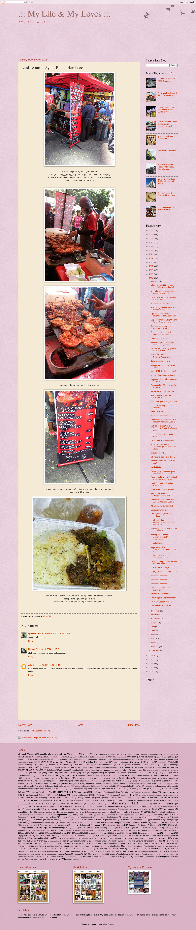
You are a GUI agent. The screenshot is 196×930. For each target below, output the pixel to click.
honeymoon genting (64, 789)
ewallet (37, 778)
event (176, 775)
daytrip (123, 773)
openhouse (62, 814)
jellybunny (129, 792)
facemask (80, 778)
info (43, 792)
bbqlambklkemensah (167, 759)
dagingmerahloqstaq (99, 773)
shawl (172, 825)
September (156, 619)
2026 (151, 230)
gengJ (22, 783)
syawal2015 (39, 833)
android (111, 757)
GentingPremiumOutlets (39, 783)
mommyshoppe (100, 809)
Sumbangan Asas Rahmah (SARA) (86, 830)
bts (88, 765)
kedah (43, 795)
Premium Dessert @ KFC (161, 602)
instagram (59, 791)
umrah (24, 841)
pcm (176, 815)
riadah (154, 822)
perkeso (64, 817)
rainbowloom (72, 822)
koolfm (20, 798)
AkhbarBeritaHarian (149, 754)
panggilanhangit (131, 815)
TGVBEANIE (117, 835)
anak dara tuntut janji (159, 510)
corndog (173, 770)
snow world (146, 828)
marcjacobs (100, 806)
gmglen (89, 783)
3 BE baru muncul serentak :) (163, 506)
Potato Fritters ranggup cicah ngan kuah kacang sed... (163, 472)
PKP (20, 820)
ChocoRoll (150, 767)
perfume (53, 817)
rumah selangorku (171, 822)
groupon (163, 783)
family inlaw (124, 778)
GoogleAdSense (111, 783)
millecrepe (88, 809)
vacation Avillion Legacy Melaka (86, 841)
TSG (145, 838)
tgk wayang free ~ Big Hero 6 (163, 457)
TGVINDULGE (139, 835)
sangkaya (75, 825)
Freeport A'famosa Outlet (93, 781)
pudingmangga (36, 822)
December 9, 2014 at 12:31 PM (57, 633)
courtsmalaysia (22, 773)
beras (31, 762)
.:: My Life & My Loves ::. (64, 13)
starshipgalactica (37, 830)
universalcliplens (53, 841)
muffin (133, 809)
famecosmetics (93, 778)
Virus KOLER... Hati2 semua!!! (163, 371)
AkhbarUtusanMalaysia (82, 757)
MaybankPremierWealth (168, 806)
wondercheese (33, 859)
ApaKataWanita (147, 757)
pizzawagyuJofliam (168, 817)
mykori (30, 812)
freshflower (108, 781)
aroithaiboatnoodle (45, 759)
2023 (151, 242)
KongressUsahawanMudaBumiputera (163, 795)
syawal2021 (119, 833)
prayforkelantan (111, 820)
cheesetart (85, 767)
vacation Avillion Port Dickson (113, 841)
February (155, 647)
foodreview (64, 781)
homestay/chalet (46, 789)
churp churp (162, 767)
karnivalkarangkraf (30, 795)
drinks (68, 775)
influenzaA (34, 792)
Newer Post (25, 725)
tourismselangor (86, 838)
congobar (87, 770)
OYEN (74, 815)
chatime (55, 767)
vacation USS (157, 849)
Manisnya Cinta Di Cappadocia (163, 489)
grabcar (142, 783)
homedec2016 (149, 786)
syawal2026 (26, 835)
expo (56, 778)
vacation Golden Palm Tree (149, 843)
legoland (96, 798)
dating (112, 773)
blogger (137, 762)
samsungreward (46, 825)
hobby (113, 786)
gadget (135, 781)
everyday (26, 778)
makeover (157, 804)
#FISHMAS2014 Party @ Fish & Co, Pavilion (163, 349)
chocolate (138, 767)
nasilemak (92, 812)
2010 (151, 668)
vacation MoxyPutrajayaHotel (166, 846)
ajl (137, 754)
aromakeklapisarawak (63, 759)
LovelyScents (152, 798)
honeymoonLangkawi (82, 789)
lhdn (105, 798)
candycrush (21, 767)
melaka (37, 809)
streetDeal (50, 830)
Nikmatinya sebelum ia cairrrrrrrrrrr (160, 589)
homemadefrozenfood (27, 789)
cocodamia (76, 770)
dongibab (48, 775)
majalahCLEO (97, 800)
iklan (23, 792)
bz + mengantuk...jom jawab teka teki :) (167, 208)
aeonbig (43, 754)
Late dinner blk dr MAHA (161, 606)
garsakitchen (146, 781)
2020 (151, 254)
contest (96, 770)
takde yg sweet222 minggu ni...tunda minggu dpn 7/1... (163, 286)
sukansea (69, 830)
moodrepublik (124, 809)
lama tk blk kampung (159, 543)
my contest (142, 809)
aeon (32, 754)
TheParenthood (164, 835)
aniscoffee (120, 757)
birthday (89, 762)
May (153, 635)
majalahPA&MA (45, 804)
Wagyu (96, 856)
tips (31, 838)
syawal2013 (173, 830)
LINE (113, 798)
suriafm (103, 830)
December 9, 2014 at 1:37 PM (48, 649)
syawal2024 (159, 833)
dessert (174, 772)
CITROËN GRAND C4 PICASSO (30, 770)
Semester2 (133, 825)
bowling (52, 765)
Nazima (31, 649)
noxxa (136, 812)
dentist (159, 773)
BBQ (153, 759)
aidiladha (74, 754)
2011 (151, 664)
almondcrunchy (100, 757)
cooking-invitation (122, 770)
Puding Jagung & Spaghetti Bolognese (166, 194)
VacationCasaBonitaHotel (122, 851)
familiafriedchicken (110, 778)
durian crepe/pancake (98, 775)
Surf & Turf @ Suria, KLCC (162, 568)
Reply (30, 641)
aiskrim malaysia (100, 754)
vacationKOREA (80, 854)
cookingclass (137, 770)
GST (172, 783)
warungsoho (138, 856)
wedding (21, 859)
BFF (76, 762)
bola (173, 762)
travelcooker (107, 838)
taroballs (38, 835)
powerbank (88, 820)
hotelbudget (125, 789)
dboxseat (132, 773)
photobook (75, 817)
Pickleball (126, 817)
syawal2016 (53, 833)
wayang (161, 856)
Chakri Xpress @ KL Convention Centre (159, 556)
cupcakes (82, 773)
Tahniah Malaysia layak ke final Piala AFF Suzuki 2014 (164, 478)
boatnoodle (162, 762)
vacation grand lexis (170, 843)
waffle (87, 856)
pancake (121, 815)
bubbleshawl (108, 765)
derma (166, 773)
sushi (110, 830)
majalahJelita (143, 800)
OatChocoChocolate (37, 815)
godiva (100, 783)
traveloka (119, 838)
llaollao (128, 798)
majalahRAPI (61, 804)
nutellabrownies (172, 812)
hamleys (86, 786)
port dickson (52, 820)
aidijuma (62, 754)
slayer (127, 828)
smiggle (136, 828)
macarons (34, 800)
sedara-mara (109, 825)
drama (56, 775)
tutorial (154, 838)
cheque (127, 767)
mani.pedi (79, 806)
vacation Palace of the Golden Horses (52, 849)
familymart (152, 778)
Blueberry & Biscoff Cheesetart (166, 137)
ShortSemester (86, 828)
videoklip (46, 856)
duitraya (81, 775)
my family (153, 809)
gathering (157, 781)
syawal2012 (160, 830)
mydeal (21, 812)
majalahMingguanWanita (26, 804)
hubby (143, 788)
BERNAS (42, 762)
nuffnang (147, 812)
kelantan (62, 795)
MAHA (58, 800)
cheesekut (74, 767)
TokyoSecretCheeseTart (68, 838)
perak (33, 817)
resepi (117, 822)
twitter (163, 838)
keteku (74, 795)
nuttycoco (24, 815)
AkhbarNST (36, 757)
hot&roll (98, 789)
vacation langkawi (95, 846)
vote (64, 856)
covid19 (51, 773)
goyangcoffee (133, 783)
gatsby (167, 781)
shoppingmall (57, 828)
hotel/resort (109, 788)
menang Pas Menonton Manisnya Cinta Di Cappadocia (160, 537)
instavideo (82, 792)
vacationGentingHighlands (145, 851)
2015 (151, 274)
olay (54, 815)
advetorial (22, 754)
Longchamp (139, 798)
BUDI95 (120, 765)
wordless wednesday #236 (161, 416)
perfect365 (43, 817)
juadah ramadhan (170, 792)
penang (23, 817)
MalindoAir (55, 806)
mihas (67, 809)
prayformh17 (126, 820)
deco (141, 773)
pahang (111, 815)
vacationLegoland (99, 854)
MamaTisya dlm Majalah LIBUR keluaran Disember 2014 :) (164, 421)
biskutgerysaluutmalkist (121, 762)
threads (175, 835)
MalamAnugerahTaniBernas (29, 806)
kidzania (102, 795)
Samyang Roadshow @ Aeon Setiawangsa (167, 94)
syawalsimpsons (35, 633)
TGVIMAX (128, 835)
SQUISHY (165, 828)
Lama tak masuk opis (160, 338)
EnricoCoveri (159, 775)
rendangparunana (104, 822)
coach (65, 770)
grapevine (152, 783)
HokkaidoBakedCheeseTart (130, 786)
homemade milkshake (166, 786)
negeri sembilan (107, 812)
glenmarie (77, 783)
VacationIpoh (51, 854)
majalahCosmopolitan (113, 800)
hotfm (134, 789)
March (154, 643)
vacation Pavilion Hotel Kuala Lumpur (81, 849)
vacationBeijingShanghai (100, 851)
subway (60, 830)
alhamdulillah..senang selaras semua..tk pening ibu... (163, 292)
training (97, 838)
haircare (77, 786)
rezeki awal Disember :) (160, 594)
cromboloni (63, 773)
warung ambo (123, 856)
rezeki (143, 822)
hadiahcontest (64, 786)
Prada (98, 820)
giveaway (65, 783)
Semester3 (145, 825)
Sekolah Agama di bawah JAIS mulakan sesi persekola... (163, 308)
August (154, 623)
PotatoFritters (76, 820)
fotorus (77, 781)
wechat (173, 856)
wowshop (69, 859)
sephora (155, 825)
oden (48, 815)
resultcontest (131, 822)
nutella (160, 812)
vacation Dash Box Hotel (66, 843)
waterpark (150, 856)
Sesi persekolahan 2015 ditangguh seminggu (161, 333)
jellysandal (139, 792)
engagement (144, 775)
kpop (28, 798)
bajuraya (91, 759)
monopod (111, 809)
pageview (99, 814)
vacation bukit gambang (44, 843)
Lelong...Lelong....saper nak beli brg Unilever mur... (164, 563)
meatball (28, 809)
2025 (151, 234)
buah (96, 765)
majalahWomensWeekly (96, 804)
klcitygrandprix (143, 795)
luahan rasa (166, 797)
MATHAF (142, 806)
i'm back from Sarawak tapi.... (163, 375)
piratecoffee (136, 817)
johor (155, 792)
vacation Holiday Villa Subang (73, 846)
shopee (30, 828)
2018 (151, 262)
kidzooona (114, 795)
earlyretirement (129, 775)
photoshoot (113, 817)
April (153, 639)
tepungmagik (90, 835)
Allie (30, 665)
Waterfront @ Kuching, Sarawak (164, 402)
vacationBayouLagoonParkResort (75, 851)
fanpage (163, 778)
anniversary (131, 757)
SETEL (164, 825)
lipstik (120, 798)
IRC (95, 792)
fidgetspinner (39, 781)
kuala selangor (40, 798)
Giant (54, 783)
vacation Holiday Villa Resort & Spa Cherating (39, 846)
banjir (133, 759)
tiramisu (39, 838)
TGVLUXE (152, 835)
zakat (77, 859)
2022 (151, 246)
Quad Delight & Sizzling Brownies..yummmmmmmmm (163, 549)
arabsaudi (22, 759)
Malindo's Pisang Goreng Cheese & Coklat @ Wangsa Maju (164, 428)
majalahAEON (70, 800)
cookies (107, 770)
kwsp (80, 798)
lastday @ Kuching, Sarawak (163, 391)
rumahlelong (25, 825)
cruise (72, 773)
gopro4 (122, 783)
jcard (118, 792)
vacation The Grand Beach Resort (110, 849)
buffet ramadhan (133, 765)
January (154, 650)
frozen (118, 781)
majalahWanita (76, 804)
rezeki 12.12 (156, 467)
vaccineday (161, 854)
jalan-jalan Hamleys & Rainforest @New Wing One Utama (163, 446)
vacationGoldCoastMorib (168, 851)
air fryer (86, 754)
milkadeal (75, 809)
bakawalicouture (104, 759)
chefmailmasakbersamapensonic (107, 767)
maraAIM (89, 806)
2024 (151, 238)
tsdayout (137, 838)
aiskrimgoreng (115, 754)
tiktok (23, 838)
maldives (45, 806)
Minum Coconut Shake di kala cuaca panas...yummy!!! (167, 124)
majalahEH (130, 800)
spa (155, 828)
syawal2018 (80, 833)
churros (173, 767)
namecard (40, 812)
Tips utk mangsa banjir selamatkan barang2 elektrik (163, 315)
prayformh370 (139, 820)
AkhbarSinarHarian (49, 757)
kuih (60, 797)
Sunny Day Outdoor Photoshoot (164, 572)
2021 (151, 250)
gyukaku (40, 786)
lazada (87, 798)
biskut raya (103, 762)
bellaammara (22, 762)
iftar (176, 789)
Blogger (111, 924)
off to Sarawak (157, 412)
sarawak (86, 825)
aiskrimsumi (127, 754)
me (19, 809)
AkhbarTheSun (66, 757)
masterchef (131, 806)
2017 (151, 266)
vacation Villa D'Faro (34, 851)
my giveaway (169, 809)
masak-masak (114, 806)
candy (162, 765)
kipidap (123, 795)
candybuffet (171, 765)
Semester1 (121, 825)
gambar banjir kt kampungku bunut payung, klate (162, 343)
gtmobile (30, 786)
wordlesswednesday (50, 859)
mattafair (153, 806)
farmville (172, 778)
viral (56, 856)
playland (30, 820)
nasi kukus (79, 812)
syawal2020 (107, 833)
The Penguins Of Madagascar (163, 598)
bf (71, 762)
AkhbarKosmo (23, 757)
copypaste (164, 770)
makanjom (145, 804)
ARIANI (33, 759)
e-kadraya (115, 775)
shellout (21, 828)
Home (79, 725)
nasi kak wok (65, 812)
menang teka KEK (158, 453)
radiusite (62, 822)
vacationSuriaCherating (144, 854)
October (154, 615)
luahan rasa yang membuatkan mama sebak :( (163, 298)
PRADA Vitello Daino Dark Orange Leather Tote (161, 494)
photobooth (87, 817)
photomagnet (101, 817)
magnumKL (47, 800)
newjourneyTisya (123, 812)
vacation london (113, 846)
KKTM (131, 795)
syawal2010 (133, 830)
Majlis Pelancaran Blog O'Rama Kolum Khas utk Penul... (164, 321)
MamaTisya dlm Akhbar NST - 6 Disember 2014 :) (164, 529)
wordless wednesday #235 (161, 576)
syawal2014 (26, 833)
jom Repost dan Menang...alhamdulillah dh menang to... (162, 522)
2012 (151, 659)
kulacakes (71, 798)
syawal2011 (146, 830)
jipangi (148, 792)
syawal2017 (66, 833)
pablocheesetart (86, 815)
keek (53, 795)
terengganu (102, 835)
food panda (50, 781)
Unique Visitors (37, 841)
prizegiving (171, 820)
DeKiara (151, 773)
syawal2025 (173, 833)
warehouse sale (107, 856)
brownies (78, 765)
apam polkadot (161, 757)
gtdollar (21, 786)
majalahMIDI (172, 800)
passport (143, 815)
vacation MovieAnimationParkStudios (139, 846)
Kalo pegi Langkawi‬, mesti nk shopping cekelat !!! (163, 327)
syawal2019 (93, 833)
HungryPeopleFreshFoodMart (162, 789)
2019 (151, 258)
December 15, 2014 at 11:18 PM (46, 665)
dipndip (38, 775)
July (153, 627)
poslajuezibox (64, 820)
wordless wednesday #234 (161, 580)
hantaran (96, 786)
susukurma (121, 830)
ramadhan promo (86, 822)
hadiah (50, 786)
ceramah (45, 767)
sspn (172, 828)
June (153, 631)
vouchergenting (76, 856)
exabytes (47, 778)
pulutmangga (50, 822)
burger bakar (150, 765)
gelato (175, 781)
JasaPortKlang (106, 792)
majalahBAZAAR (83, 800)
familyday (141, 778)
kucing (52, 798)
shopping (41, 827)
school (97, 825)
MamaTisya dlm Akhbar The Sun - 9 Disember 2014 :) (162, 501)
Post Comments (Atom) (40, 731)
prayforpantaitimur (156, 820)
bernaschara (58, 762)
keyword (84, 795)
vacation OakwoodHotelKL (27, 849)
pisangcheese (150, 817)
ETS (168, 775)
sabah (34, 825)
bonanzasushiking (25, 765)
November (155, 611)
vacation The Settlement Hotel (137, 849)
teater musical (65, 835)
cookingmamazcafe (151, 770)
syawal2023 (146, 833)
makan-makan (118, 803)
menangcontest (52, 809)
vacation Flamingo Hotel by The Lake (120, 843)
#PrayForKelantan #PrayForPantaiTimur (160, 356)
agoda (54, 754)
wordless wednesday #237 (161, 303)
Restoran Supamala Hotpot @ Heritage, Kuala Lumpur (166, 166)
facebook (65, 778)
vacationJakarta (64, 854)
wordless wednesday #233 (161, 584)
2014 (151, 278)
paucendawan (156, 815)
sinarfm (111, 828)
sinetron (119, 828)
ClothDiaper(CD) (53, 770)
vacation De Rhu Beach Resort (91, 843)
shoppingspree (73, 828)
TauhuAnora (50, 835)
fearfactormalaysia (25, 781)
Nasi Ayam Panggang (167, 150)
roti (160, 822)
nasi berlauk (51, 812)
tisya (49, 838)
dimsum (27, 775)
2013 (151, 656)
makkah (170, 804)
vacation (65, 841)
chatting (64, 767)
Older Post (134, 725)
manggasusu (68, 806)
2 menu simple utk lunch (161, 361)
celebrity (32, 767)
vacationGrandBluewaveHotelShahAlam (31, 854)
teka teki (77, 835)
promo (21, 822)
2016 (151, 270)
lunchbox (21, 800)
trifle (128, 838)
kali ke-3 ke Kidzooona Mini (162, 440)
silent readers (100, 828)
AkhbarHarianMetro (167, 754)
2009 (151, 671)
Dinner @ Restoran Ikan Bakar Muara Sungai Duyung (166, 109)
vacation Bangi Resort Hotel (157, 841)
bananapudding (121, 759)
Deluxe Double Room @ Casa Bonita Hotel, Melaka (167, 181)
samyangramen (61, 825)
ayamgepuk (79, 759)
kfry (93, 795)
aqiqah (172, 757)
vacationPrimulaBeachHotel (121, 854)
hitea (106, 786)
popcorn (39, 820)
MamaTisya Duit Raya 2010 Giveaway (167, 80)
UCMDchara (173, 838)
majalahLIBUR (158, 800)
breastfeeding (65, 765)
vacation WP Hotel (51, 851)
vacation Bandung (136, 841)
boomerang (40, 765)
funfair (128, 781)
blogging (150, 762)
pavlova (168, 815)
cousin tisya (35, 772)
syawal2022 (132, 833)
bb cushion (144, 759)
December (155, 281)
